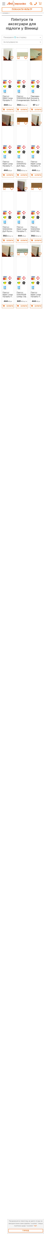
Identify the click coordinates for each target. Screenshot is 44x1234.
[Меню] (4, 3)
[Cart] (4, 57)
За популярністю (10, 42)
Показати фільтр (22, 9)
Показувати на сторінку (14, 37)
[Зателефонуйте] (34, 3)
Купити (10, 109)
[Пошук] (31, 3)
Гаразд (25, 1230)
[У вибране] (11, 57)
